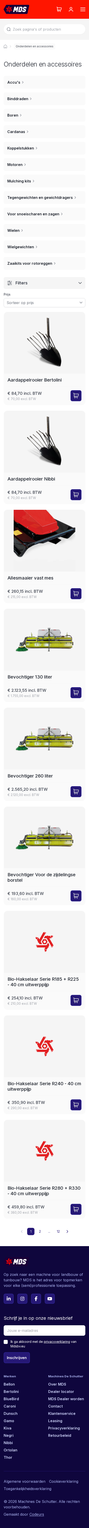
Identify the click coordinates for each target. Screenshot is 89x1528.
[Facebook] (36, 1299)
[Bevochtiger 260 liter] (44, 754)
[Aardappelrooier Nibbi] (44, 457)
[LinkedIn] (9, 1299)
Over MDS (57, 1384)
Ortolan (10, 1450)
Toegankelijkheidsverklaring (27, 1488)
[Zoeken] (9, 29)
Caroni (10, 1406)
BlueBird (11, 1399)
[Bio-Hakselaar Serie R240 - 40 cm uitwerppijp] (44, 1064)
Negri (8, 1435)
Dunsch (11, 1413)
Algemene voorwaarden (24, 1481)
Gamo (9, 1420)
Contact (55, 1406)
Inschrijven (17, 1357)
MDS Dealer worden (66, 1399)
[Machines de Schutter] (5, 46)
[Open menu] (82, 9)
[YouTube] (50, 1299)
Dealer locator (61, 1391)
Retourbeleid (59, 1435)
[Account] (71, 9)
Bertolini (11, 1391)
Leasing (55, 1420)
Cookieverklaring (63, 1481)
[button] (67, 1231)
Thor (8, 1457)
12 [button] (58, 1231)
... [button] (49, 1231)
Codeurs (36, 1514)
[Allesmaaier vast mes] (44, 556)
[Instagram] (22, 1299)
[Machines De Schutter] (16, 9)
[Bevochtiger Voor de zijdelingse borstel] (44, 856)
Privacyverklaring (64, 1428)
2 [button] (40, 1231)
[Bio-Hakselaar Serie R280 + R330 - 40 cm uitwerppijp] (44, 1169)
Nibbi (8, 1442)
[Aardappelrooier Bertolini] (44, 358)
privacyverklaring (57, 1342)
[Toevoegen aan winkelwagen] (76, 395)
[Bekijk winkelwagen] (59, 9)
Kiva (7, 1428)
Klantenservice (62, 1413)
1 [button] (30, 1231)
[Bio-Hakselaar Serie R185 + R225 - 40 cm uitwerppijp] (44, 960)
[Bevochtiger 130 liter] (44, 655)
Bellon (9, 1384)
